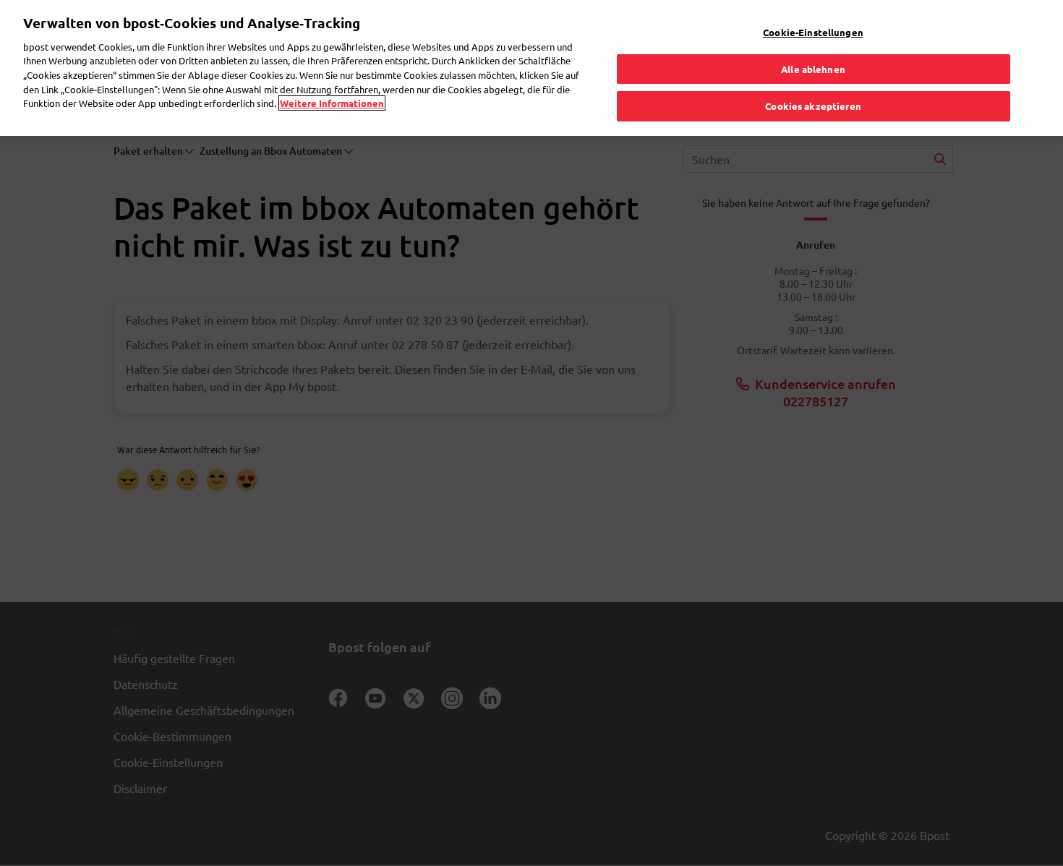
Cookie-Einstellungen (813, 32)
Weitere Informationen (332, 103)
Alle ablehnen (813, 69)
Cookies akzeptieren (813, 106)
